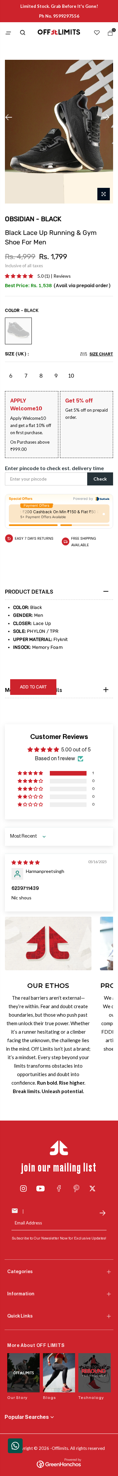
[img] (25, 862)
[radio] (18, 331)
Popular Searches (27, 1417)
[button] (19, 276)
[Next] (108, 117)
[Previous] (10, 117)
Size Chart (101, 353)
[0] (108, 35)
